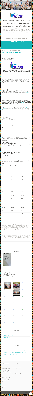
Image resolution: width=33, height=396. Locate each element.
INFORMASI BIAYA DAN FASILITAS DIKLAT (12, 43)
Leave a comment (4, 239)
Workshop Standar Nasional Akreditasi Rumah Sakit (19, 237)
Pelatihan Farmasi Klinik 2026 (7, 337)
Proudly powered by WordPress (11, 392)
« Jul (12, 377)
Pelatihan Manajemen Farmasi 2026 (8, 335)
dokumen (27, 92)
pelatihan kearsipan (24, 224)
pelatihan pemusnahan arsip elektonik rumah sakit (14, 228)
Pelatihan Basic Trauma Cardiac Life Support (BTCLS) (17, 347)
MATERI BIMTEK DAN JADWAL (23, 45)
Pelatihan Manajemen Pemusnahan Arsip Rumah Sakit (12, 58)
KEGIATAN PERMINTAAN (24, 43)
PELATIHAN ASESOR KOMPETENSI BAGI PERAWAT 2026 (17, 356)
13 (16, 370)
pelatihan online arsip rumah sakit (20, 227)
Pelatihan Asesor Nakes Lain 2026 (7, 342)
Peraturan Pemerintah (6, 119)
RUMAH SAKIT (23, 102)
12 (15, 370)
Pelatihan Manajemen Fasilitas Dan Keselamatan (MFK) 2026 (18, 352)
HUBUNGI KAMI (21, 41)
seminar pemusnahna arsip (23, 234)
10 (12, 370)
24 (12, 373)
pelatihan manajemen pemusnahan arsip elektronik (10, 54)
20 (16, 371)
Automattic (26, 392)
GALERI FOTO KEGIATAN (13, 41)
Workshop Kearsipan (12, 236)
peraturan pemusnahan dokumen (14, 234)
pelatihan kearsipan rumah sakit (16, 225)
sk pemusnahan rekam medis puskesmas (15, 235)
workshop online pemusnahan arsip (7, 237)
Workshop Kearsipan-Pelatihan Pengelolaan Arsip (22, 236)
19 (15, 371)
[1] (30, 394)
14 (17, 370)
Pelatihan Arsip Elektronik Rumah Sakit (8, 53)
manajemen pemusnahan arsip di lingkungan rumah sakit (13, 224)
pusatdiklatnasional (9, 59)
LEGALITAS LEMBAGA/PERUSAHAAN (11, 45)
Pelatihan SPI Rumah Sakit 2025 (14, 354)
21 (17, 371)
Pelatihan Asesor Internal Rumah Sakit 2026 (9, 339)
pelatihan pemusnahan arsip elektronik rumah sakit (12, 229)
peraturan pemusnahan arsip (6, 234)
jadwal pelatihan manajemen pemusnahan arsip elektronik (12, 52)
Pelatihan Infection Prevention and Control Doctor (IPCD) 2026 (18, 350)
